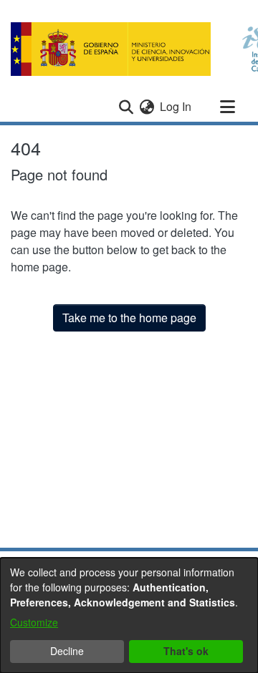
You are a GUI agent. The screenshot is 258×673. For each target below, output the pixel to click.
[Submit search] (126, 106)
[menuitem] (147, 106)
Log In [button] (176, 106)
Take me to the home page (129, 317)
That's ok (186, 651)
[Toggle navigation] (227, 106)
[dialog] (129, 615)
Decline (67, 651)
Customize (34, 622)
